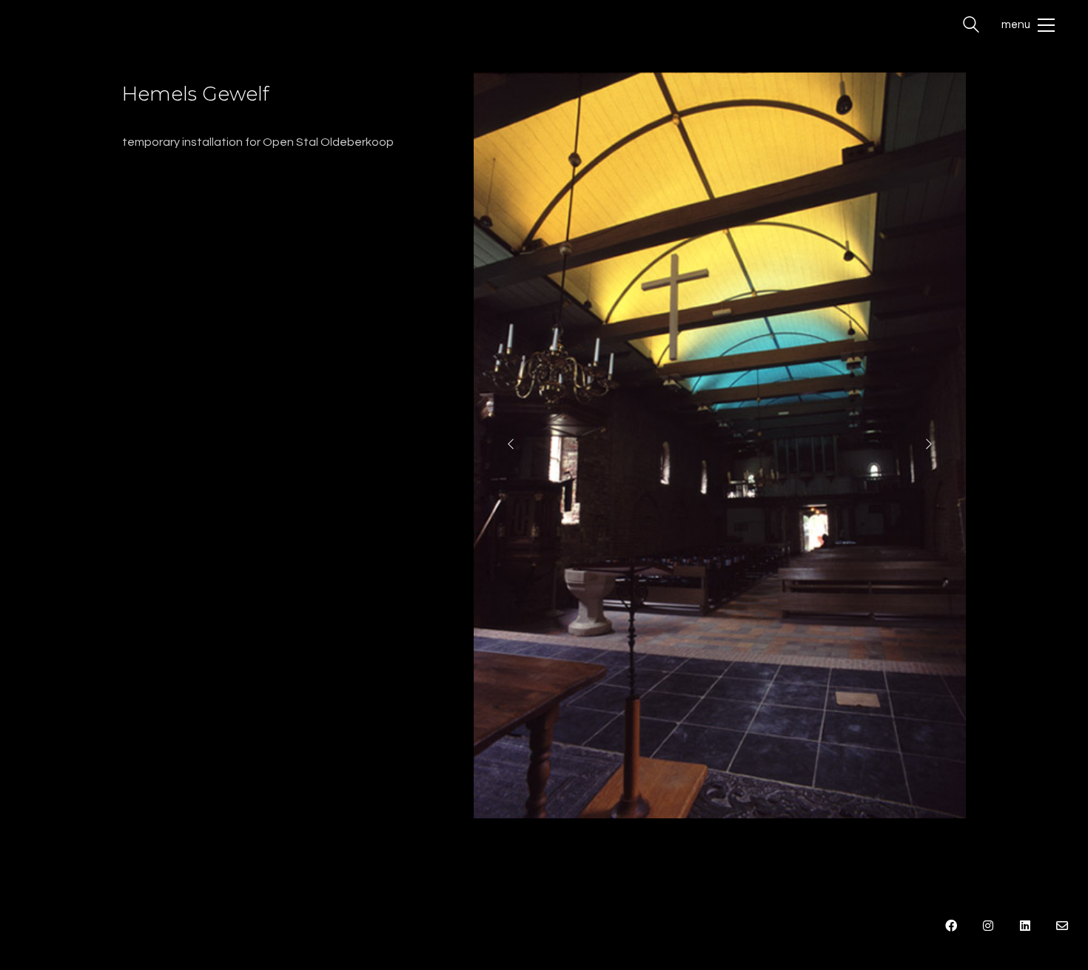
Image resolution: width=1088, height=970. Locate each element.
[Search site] (971, 26)
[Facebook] (951, 925)
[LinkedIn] (1025, 925)
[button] (1028, 25)
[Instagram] (988, 925)
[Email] (1062, 925)
